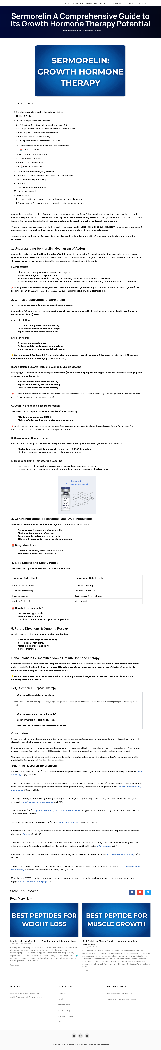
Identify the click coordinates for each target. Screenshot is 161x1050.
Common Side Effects (30, 158)
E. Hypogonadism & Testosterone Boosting (40, 140)
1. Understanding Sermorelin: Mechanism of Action (39, 112)
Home (67, 3)
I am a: (130, 3)
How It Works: (25, 116)
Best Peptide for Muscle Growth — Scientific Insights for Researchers (52, 203)
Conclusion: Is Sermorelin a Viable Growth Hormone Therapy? (45, 175)
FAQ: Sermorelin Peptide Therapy (32, 179)
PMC (63, 358)
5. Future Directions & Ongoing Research (35, 171)
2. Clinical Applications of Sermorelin (33, 120)
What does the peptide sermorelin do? (36, 695)
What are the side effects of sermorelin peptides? (42, 725)
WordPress (104, 1044)
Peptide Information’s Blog (51, 760)
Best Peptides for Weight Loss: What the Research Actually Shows (51, 199)
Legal (60, 999)
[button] (147, 103)
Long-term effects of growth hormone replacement (57, 810)
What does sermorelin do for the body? (36, 714)
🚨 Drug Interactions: (29, 149)
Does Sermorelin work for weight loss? (36, 720)
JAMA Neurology (45, 397)
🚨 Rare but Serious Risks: (32, 166)
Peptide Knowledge (116, 3)
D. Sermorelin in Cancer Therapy (35, 136)
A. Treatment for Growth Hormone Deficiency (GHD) (44, 125)
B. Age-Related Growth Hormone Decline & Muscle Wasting (47, 128)
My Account (144, 3)
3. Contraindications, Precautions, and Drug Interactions (43, 145)
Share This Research (26, 191)
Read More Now (24, 195)
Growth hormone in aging (68, 822)
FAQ (60, 1021)
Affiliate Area (64, 1004)
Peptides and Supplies (95, 3)
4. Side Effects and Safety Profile (32, 154)
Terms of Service (66, 1016)
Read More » (15, 965)
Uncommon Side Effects (31, 162)
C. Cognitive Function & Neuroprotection (39, 132)
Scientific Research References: (31, 187)
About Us (77, 3)
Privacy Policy (64, 1010)
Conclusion (22, 183)
